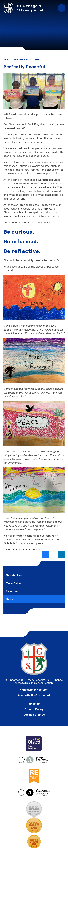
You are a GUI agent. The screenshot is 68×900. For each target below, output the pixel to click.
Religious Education (21, 549)
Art (40, 549)
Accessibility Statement (34, 695)
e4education (45, 682)
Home (6, 59)
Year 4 (34, 549)
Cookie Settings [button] (34, 714)
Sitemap (34, 703)
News (37, 59)
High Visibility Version (34, 689)
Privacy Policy (34, 709)
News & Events (22, 59)
